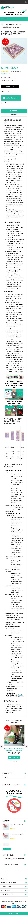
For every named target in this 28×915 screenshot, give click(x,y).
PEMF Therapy (8, 131)
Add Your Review (5, 73)
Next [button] (26, 746)
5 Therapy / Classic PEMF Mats (8, 26)
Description (14, 111)
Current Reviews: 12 (15, 71)
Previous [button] (1, 746)
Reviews (14, 114)
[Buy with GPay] (10, 86)
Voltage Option (6, 77)
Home (2, 24)
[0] (23, 12)
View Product (10, 757)
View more (6, 849)
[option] (14, 51)
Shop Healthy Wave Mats (10, 24)
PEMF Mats (18, 24)
